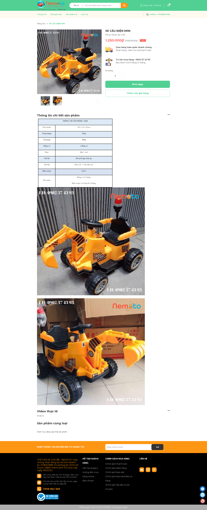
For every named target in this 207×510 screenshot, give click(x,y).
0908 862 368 (51, 488)
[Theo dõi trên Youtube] (142, 470)
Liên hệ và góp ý (90, 468)
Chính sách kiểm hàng (116, 468)
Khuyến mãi (56, 14)
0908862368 (164, 14)
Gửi (157, 447)
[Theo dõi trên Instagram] (148, 470)
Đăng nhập (148, 5)
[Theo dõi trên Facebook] (154, 470)
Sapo (125, 507)
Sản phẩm (70, 14)
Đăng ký (157, 5)
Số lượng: (109, 71)
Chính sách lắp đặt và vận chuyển (117, 487)
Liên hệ (84, 14)
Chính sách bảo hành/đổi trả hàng (118, 478)
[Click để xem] (69, 61)
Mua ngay (137, 84)
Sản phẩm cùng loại (52, 423)
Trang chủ (41, 14)
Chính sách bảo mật (114, 472)
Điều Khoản (88, 481)
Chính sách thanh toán (116, 464)
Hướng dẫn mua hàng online (90, 474)
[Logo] (51, 5)
